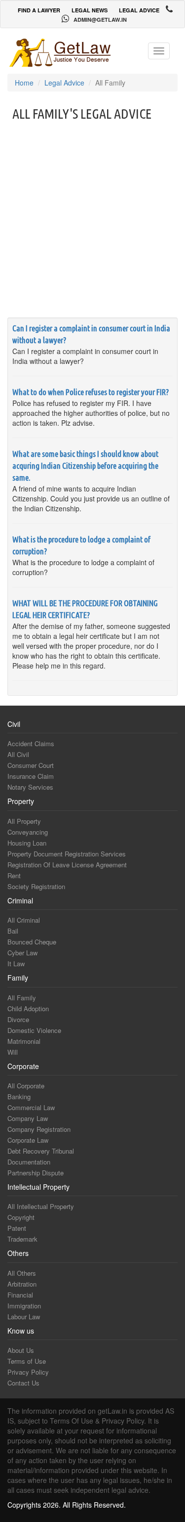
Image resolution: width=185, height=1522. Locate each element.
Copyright (21, 1217)
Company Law (27, 1118)
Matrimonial (23, 1041)
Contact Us (23, 1383)
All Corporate (25, 1085)
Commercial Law (31, 1107)
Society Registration (36, 886)
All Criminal (23, 920)
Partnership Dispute (35, 1172)
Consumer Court (30, 765)
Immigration (24, 1305)
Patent (16, 1228)
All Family (21, 997)
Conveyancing (27, 832)
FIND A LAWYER (39, 10)
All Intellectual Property (40, 1206)
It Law (16, 963)
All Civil (18, 754)
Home (24, 83)
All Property (24, 821)
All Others (21, 1273)
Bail (12, 931)
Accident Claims (30, 743)
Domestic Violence (34, 1030)
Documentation (28, 1161)
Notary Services (30, 787)
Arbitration (22, 1284)
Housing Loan (26, 843)
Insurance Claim (30, 776)
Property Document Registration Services (66, 853)
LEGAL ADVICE (139, 10)
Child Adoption (28, 1008)
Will (12, 1052)
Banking (19, 1096)
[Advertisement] (92, 219)
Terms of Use (26, 1361)
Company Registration (39, 1129)
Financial (20, 1294)
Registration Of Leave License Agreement (67, 864)
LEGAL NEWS (90, 10)
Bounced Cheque (31, 941)
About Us (20, 1350)
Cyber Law (22, 952)
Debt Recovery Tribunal (40, 1151)
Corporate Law (27, 1140)
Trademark (22, 1239)
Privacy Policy (28, 1372)
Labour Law (23, 1316)
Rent (14, 875)
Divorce (18, 1019)
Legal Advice (64, 83)
